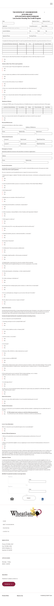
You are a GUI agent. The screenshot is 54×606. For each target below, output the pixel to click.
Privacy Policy (5, 595)
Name (3, 127)
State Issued (23, 139)
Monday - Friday (6, 562)
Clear (27, 485)
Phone (3, 131)
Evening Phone (32, 35)
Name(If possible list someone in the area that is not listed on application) (18, 151)
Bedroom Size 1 (35, 21)
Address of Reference (31, 127)
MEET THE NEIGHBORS (8, 524)
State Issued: (23, 143)
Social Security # (33, 26)
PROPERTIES (6, 528)
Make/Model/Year (41, 143)
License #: (6, 143)
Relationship (22, 131)
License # (6, 139)
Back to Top (20, 595)
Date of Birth (44, 26)
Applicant (4, 26)
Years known (39, 131)
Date (3, 21)
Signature (10, 476)
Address (4, 155)
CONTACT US (6, 531)
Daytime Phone (6, 35)
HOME (4, 521)
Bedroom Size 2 (46, 21)
